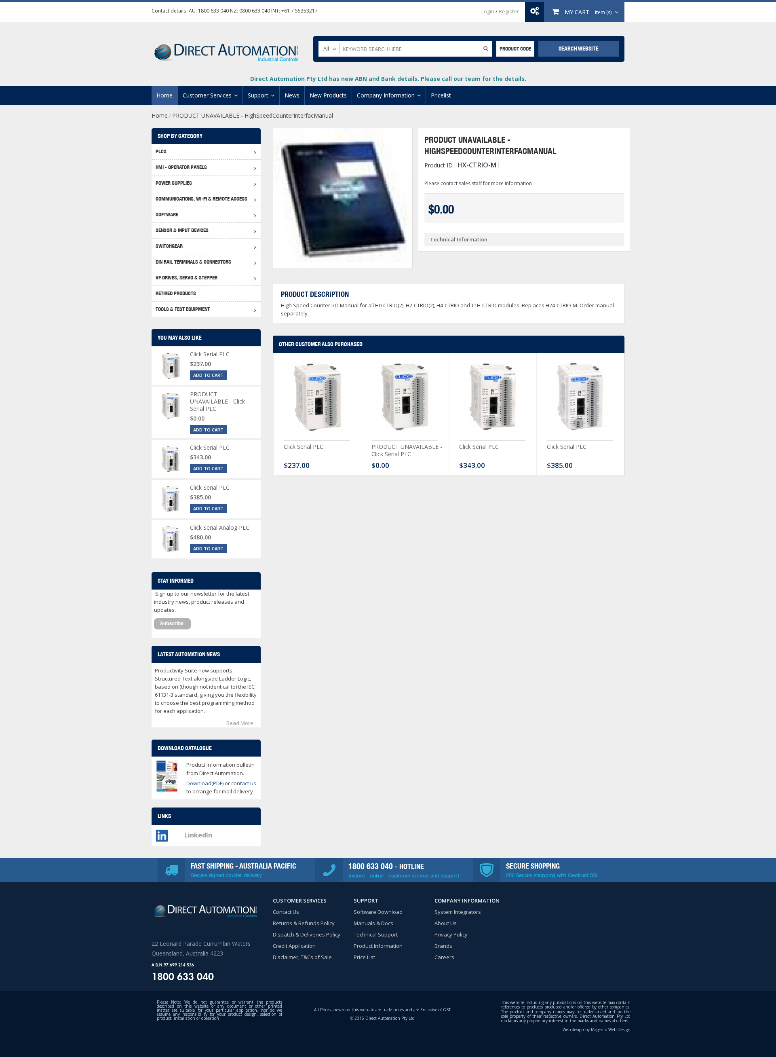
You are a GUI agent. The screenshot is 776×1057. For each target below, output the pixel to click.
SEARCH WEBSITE (579, 48)
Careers (444, 957)
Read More (239, 723)
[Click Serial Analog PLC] (171, 539)
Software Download (378, 911)
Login (487, 11)
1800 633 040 (213, 10)
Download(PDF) (205, 783)
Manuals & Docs (373, 923)
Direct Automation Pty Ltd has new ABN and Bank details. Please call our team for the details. (388, 78)
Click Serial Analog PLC (219, 527)
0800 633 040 (254, 10)
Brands (443, 945)
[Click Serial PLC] (317, 398)
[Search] (485, 48)
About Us (445, 923)
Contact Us (286, 911)
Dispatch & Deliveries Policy (306, 934)
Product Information (378, 945)
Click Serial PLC (303, 446)
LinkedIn (198, 835)
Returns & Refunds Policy (304, 923)
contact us (243, 783)
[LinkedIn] (162, 833)
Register (509, 11)
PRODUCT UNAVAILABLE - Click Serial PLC (406, 450)
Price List (364, 957)
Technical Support (376, 934)
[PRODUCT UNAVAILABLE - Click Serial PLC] (405, 398)
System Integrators (457, 911)
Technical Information (458, 239)
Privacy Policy (451, 934)
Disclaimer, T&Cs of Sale (302, 957)
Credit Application (294, 945)
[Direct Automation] (226, 48)
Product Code (515, 49)
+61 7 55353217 (299, 10)
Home (160, 115)
